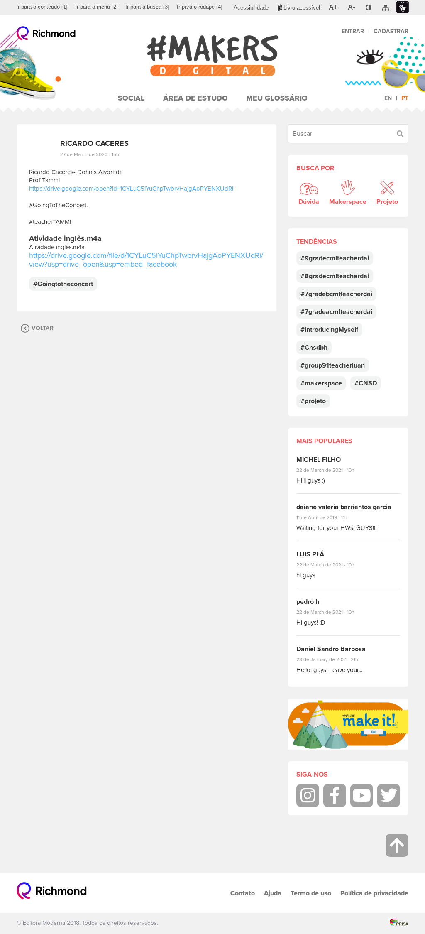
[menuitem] (42, 7)
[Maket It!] (348, 724)
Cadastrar (391, 31)
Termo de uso (311, 893)
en (388, 98)
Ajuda (272, 893)
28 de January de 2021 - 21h (333, 659)
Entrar (353, 31)
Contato (242, 893)
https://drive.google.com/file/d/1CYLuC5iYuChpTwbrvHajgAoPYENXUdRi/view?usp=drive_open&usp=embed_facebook (146, 260)
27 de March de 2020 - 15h (89, 154)
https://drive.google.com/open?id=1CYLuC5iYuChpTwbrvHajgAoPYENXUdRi (131, 188)
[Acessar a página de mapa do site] (385, 8)
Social (131, 98)
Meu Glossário (277, 98)
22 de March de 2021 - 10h (332, 470)
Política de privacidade (374, 893)
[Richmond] (46, 35)
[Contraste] (368, 7)
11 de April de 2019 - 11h (327, 517)
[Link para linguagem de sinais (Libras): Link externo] (402, 7)
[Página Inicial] (212, 55)
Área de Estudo (195, 98)
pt (404, 98)
